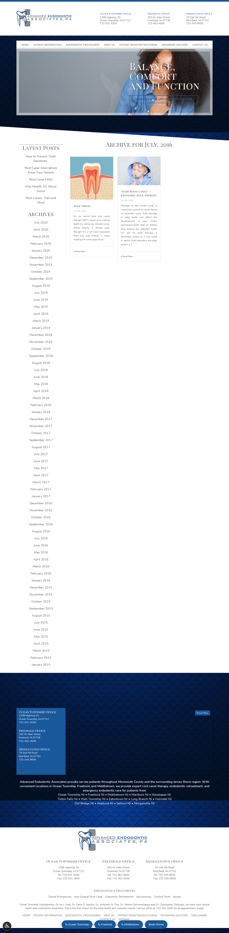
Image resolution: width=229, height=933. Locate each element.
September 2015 (41, 609)
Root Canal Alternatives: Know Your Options (41, 170)
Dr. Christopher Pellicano (170, 904)
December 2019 (41, 258)
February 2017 (41, 489)
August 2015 (41, 616)
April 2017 (40, 475)
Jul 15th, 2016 (80, 211)
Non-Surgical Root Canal (88, 896)
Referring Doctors (175, 44)
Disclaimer (199, 915)
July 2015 (41, 623)
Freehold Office (159, 13)
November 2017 (41, 426)
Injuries (177, 896)
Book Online (156, 924)
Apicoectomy (143, 896)
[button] (41, 717)
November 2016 (41, 510)
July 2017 (41, 454)
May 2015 (41, 637)
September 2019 (41, 279)
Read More (80, 251)
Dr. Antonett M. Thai (107, 904)
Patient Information (47, 44)
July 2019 (41, 293)
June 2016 (41, 545)
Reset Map (202, 713)
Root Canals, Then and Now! (41, 200)
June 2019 (41, 300)
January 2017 (41, 496)
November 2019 (41, 265)
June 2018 (41, 377)
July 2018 (41, 370)
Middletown (131, 924)
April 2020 (40, 230)
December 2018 (41, 335)
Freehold (106, 924)
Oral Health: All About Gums (40, 188)
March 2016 (41, 566)
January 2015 (41, 665)
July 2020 (41, 223)
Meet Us (109, 44)
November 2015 (41, 594)
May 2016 (41, 552)
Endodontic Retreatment (119, 896)
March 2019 (41, 321)
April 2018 (40, 391)
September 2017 (41, 440)
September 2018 (41, 356)
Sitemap (124, 919)
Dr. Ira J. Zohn (63, 904)
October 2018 (40, 349)
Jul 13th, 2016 (127, 200)
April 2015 (40, 644)
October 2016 (40, 517)
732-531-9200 (108, 23)
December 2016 (41, 503)
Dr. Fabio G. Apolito (83, 904)
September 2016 (41, 524)
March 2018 (41, 398)
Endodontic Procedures (82, 44)
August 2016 (41, 531)
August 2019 (41, 286)
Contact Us (200, 44)
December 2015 (41, 587)
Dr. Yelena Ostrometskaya (135, 904)
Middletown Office (199, 13)
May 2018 (41, 384)
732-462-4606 (156, 23)
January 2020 (41, 251)
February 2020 (41, 244)
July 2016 (41, 538)
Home (25, 44)
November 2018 (41, 342)
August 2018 (41, 363)
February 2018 (41, 405)
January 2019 (41, 328)
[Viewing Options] (7, 925)
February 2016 (41, 573)
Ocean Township (78, 924)
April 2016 (40, 559)
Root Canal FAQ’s (41, 179)
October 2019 (40, 272)
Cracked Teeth (162, 896)
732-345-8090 (194, 23)
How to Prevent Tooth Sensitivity (41, 158)
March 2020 (41, 237)
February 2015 (41, 658)
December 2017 (41, 419)
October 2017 (40, 433)
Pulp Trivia (82, 206)
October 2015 (40, 601)
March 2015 (41, 651)
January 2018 (41, 412)
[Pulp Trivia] (91, 178)
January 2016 (41, 580)
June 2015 (41, 630)
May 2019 (41, 307)
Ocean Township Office (115, 13)
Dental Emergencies (60, 896)
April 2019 (40, 314)
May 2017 (41, 468)
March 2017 (41, 482)
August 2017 (41, 447)
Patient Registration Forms (138, 44)
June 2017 (41, 461)
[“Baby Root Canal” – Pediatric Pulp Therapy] (139, 171)
